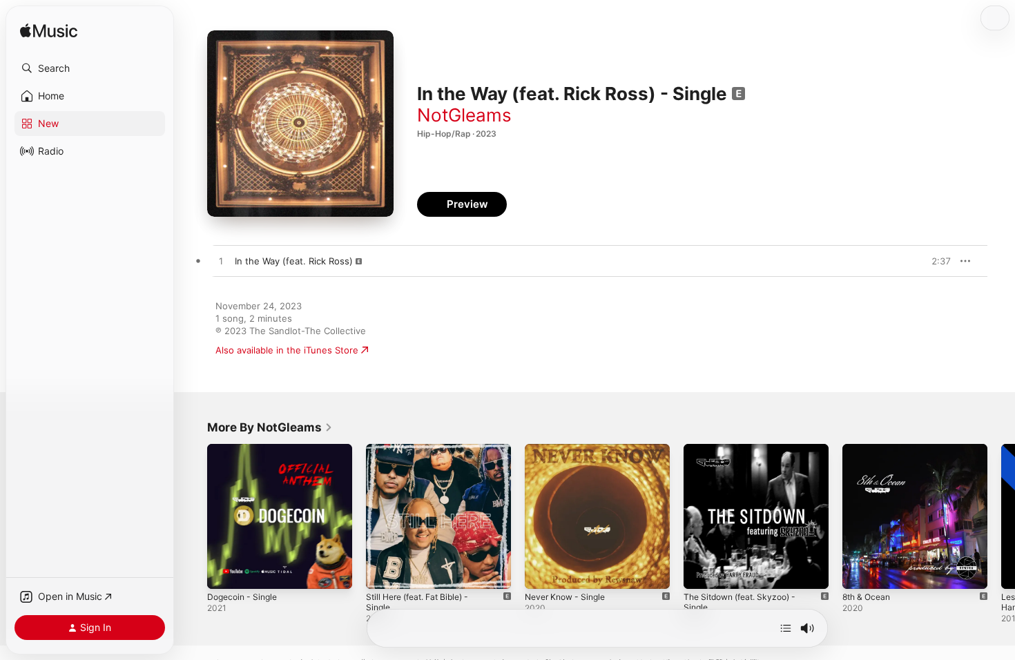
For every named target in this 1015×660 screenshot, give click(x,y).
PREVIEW (935, 261)
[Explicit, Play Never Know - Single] (542, 571)
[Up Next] (785, 628)
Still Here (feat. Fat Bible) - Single (438, 449)
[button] (89, 68)
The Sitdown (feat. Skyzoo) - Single (746, 455)
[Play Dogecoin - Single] (224, 571)
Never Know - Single (569, 449)
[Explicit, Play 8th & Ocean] (859, 571)
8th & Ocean (869, 449)
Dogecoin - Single (245, 449)
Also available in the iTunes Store (286, 350)
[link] (270, 427)
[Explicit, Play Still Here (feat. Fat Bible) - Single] (383, 571)
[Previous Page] (193, 516)
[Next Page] (1001, 516)
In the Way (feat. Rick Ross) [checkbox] (294, 260)
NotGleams (464, 115)
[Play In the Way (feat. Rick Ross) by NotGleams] (221, 261)
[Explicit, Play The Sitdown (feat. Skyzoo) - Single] (700, 571)
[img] (48, 31)
